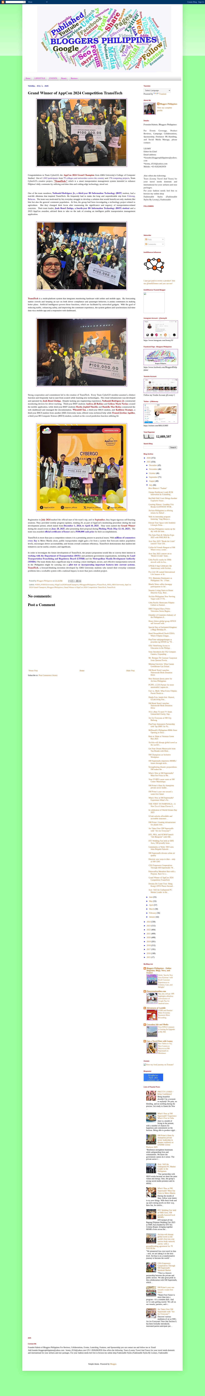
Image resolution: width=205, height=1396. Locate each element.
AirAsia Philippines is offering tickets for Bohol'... (161, 512)
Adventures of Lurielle (156, 1008)
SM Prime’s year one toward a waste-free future (161, 793)
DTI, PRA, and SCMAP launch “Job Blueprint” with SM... (161, 836)
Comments (151, 244)
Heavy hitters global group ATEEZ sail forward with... (162, 622)
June (151, 897)
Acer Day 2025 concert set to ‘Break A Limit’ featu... (160, 555)
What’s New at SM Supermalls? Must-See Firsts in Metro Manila (166, 1190)
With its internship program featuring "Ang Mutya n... (160, 518)
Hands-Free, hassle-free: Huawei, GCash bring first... (162, 698)
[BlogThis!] (72, 581)
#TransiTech (101, 585)
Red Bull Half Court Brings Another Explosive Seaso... (163, 499)
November (153, 469)
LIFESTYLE (40, 78)
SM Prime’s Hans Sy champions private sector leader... (161, 787)
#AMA (37, 585)
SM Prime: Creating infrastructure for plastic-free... (162, 823)
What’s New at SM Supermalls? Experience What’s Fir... (161, 799)
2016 (149, 953)
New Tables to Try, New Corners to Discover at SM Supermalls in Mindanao (165, 1048)
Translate (162, 94)
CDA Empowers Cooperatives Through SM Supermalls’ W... (162, 866)
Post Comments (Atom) (48, 675)
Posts (149, 239)
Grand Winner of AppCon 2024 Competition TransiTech (85, 587)
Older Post (130, 671)
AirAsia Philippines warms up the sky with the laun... (162, 530)
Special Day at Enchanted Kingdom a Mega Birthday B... (163, 628)
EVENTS (53, 78)
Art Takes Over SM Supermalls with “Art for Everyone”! (161, 829)
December (153, 465)
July (151, 485)
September (153, 477)
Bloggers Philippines (55, 587)
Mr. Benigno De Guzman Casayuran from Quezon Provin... (163, 659)
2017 (149, 949)
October (152, 473)
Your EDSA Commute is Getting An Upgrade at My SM (166, 1029)
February (153, 913)
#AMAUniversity (47, 585)
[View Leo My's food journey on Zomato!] (159, 1065)
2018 (149, 945)
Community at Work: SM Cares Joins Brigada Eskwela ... (161, 848)
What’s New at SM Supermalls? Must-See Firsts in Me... (161, 774)
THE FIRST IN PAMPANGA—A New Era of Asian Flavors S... (162, 805)
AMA (109, 585)
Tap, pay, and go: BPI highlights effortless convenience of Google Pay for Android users (166, 998)
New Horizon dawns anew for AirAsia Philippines (160, 680)
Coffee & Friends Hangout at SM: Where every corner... (162, 548)
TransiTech (111, 587)
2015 (149, 957)
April (151, 905)
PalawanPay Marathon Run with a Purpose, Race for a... (162, 872)
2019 (149, 942)
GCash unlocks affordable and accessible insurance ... (160, 817)
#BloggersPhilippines (87, 585)
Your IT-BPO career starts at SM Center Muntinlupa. (161, 780)
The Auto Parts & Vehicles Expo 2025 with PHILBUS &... (161, 536)
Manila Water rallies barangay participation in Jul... (160, 585)
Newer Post (33, 671)
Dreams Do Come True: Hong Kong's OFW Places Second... (161, 885)
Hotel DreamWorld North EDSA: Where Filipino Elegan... (162, 634)
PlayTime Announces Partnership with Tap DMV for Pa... (162, 725)
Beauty (64, 78)
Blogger (113, 1364)
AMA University (118, 585)
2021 (149, 934)
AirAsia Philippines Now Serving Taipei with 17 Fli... (162, 597)
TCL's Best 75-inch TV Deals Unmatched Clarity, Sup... (160, 713)
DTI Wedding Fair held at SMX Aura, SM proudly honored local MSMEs (167, 1213)
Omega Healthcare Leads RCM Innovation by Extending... (161, 493)
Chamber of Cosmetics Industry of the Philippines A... (162, 616)
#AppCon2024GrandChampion (67, 585)
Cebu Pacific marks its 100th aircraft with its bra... (160, 561)
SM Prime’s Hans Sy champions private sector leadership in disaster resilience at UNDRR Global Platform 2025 (160, 1141)
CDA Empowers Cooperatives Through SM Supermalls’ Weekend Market (166, 1266)
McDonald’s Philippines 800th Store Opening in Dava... (163, 731)
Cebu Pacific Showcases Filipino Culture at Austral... (161, 604)
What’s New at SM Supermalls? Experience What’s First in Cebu (167, 1116)
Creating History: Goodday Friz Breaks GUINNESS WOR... (161, 505)
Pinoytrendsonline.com (156, 991)
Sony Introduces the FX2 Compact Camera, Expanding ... (162, 653)
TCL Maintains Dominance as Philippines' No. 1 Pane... (160, 579)
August (152, 481)
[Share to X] (74, 581)
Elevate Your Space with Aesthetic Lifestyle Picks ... (162, 524)
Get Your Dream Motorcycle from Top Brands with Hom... (162, 750)
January (152, 917)
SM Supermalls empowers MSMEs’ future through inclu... (163, 762)
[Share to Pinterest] (80, 581)
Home (28, 78)
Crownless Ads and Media (157, 1025)
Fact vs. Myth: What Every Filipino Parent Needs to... (163, 692)
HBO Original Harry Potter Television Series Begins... (160, 610)
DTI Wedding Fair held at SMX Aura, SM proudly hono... (161, 842)
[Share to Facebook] (77, 581)
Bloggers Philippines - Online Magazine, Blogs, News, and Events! (159, 970)
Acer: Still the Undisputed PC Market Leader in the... (160, 891)
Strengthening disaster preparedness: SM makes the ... (163, 768)
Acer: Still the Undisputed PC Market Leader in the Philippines (167, 1167)
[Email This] (69, 581)
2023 (149, 926)
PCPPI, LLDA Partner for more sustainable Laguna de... (161, 686)
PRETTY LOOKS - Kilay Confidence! (165, 1093)
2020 (149, 937)
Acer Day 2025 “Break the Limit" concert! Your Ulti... (162, 542)
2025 (149, 462)
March (152, 909)
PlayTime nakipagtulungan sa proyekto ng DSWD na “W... (161, 641)
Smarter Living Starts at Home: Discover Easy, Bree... (161, 591)
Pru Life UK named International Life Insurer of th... (162, 573)
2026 (149, 458)
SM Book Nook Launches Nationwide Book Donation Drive (160, 672)
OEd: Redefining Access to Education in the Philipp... (160, 647)
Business (74, 78)
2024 (149, 922)
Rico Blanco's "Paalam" (158, 488)
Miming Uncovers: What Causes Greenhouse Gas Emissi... (161, 665)
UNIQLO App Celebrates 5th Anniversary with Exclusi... (160, 567)
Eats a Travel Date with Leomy (160, 1041)
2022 (149, 930)
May (151, 901)
